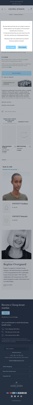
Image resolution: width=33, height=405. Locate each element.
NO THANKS (11, 47)
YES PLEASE (22, 47)
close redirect (30, 23)
